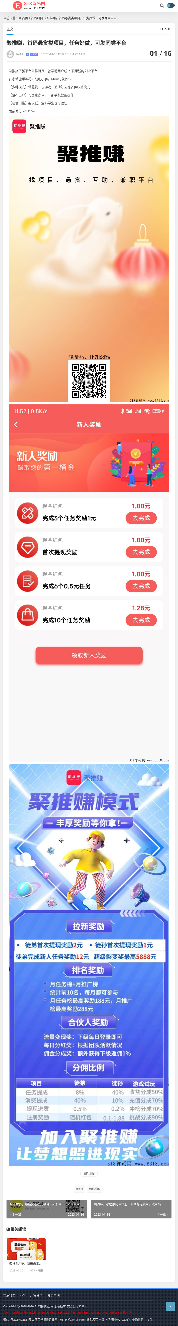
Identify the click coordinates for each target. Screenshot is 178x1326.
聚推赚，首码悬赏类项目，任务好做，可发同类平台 (82, 18)
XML (23, 1295)
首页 (25, 18)
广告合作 (36, 1295)
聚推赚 (79, 1188)
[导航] (5, 5)
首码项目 (37, 18)
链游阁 (26, 54)
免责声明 (54, 1295)
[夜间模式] (171, 5)
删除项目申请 (95, 1319)
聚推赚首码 (95, 1188)
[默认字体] (166, 29)
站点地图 (9, 1295)
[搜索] (162, 6)
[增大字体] (169, 29)
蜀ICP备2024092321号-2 (18, 1319)
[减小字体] (161, 29)
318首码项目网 (44, 1306)
